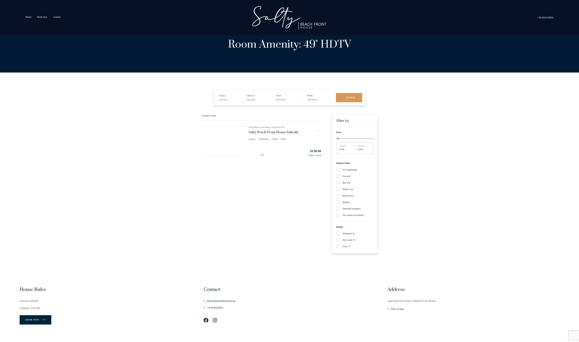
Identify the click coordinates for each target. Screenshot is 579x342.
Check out (251, 96)
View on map (397, 309)
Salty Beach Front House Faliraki (273, 132)
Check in (222, 96)
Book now (42, 17)
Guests (278, 96)
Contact (57, 17)
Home (28, 17)
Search (350, 97)
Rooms (310, 96)
